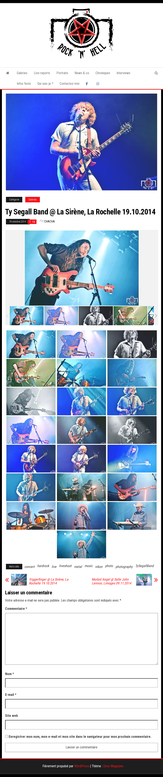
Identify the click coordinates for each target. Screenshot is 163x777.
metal (78, 567)
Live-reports (42, 73)
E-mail (10, 695)
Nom (9, 674)
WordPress (81, 766)
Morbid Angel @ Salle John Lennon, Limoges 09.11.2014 (111, 581)
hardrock (43, 566)
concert (29, 567)
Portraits (62, 73)
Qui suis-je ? (45, 84)
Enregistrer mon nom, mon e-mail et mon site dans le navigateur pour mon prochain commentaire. (80, 737)
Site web (11, 716)
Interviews (123, 73)
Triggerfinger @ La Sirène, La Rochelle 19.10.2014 (48, 581)
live (54, 567)
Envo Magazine (113, 766)
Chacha (49, 221)
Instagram (98, 83)
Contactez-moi (69, 84)
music (88, 566)
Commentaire (16, 609)
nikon (99, 567)
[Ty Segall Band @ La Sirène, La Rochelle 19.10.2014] (27, 315)
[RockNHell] (8, 73)
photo (109, 566)
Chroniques (103, 73)
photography (124, 567)
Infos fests (24, 84)
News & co (81, 73)
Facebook (88, 83)
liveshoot (65, 566)
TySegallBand (144, 566)
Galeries (22, 73)
